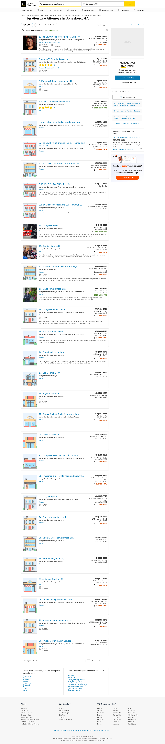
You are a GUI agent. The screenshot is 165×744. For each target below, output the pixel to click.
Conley (25, 689)
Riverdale (26, 680)
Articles (61, 708)
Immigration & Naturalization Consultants (79, 292)
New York (131, 713)
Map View (28, 25)
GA (28, 15)
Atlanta (99, 708)
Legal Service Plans (72, 84)
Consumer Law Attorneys (76, 679)
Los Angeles (117, 719)
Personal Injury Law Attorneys (141, 142)
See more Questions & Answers (127, 123)
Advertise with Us (27, 713)
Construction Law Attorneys (77, 685)
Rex (24, 687)
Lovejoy (25, 690)
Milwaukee (131, 710)
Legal (107, 730)
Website (41, 42)
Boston (99, 715)
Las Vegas (116, 717)
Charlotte (100, 717)
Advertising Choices (27, 717)
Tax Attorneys (72, 674)
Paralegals (71, 677)
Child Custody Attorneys (76, 688)
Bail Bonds (71, 676)
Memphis (116, 724)
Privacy (56, 730)
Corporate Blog (26, 715)
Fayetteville (27, 676)
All (39, 25)
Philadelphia (132, 719)
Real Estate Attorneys (75, 686)
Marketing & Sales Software (30, 724)
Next (106, 661)
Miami (130, 708)
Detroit (115, 708)
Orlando (130, 717)
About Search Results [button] (137, 25)
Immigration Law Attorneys (48, 40)
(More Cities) (112, 704)
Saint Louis (132, 724)
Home (23, 15)
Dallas (99, 722)
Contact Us (24, 710)
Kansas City (117, 715)
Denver (99, 724)
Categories (62, 717)
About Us (24, 708)
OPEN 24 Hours (52, 30)
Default (103, 25)
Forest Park (27, 683)
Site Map (62, 715)
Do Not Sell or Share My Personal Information (76, 730)
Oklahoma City (133, 715)
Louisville (116, 722)
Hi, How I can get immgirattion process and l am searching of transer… (127, 104)
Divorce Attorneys (79, 187)
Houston (115, 710)
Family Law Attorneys (81, 148)
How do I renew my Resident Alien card (127, 111)
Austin (99, 710)
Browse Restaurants (66, 719)
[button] (139, 4)
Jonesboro (35, 15)
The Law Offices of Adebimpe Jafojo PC (126, 137)
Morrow (25, 681)
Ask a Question (129, 97)
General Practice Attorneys (67, 62)
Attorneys (44, 15)
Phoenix (131, 722)
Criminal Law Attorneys (65, 148)
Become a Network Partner (30, 719)
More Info (56, 42)
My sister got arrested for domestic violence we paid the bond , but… (125, 118)
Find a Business (64, 710)
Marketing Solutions (27, 722)
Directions (48, 42)
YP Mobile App (64, 713)
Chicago (100, 719)
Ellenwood (26, 685)
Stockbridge (27, 678)
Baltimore (100, 713)
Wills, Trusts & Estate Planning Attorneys (72, 40)
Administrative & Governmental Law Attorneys (65, 15)
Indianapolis (117, 713)
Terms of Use (98, 730)
